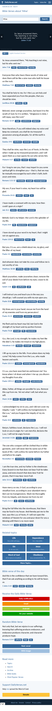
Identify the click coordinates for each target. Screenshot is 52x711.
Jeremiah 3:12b (8, 438)
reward (24, 160)
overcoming (27, 254)
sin (33, 239)
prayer (22, 586)
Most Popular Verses (15, 677)
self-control (22, 210)
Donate (26, 695)
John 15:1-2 (7, 480)
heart (26, 195)
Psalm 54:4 (6, 225)
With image (26, 651)
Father (23, 399)
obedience (17, 142)
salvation (33, 160)
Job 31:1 (5, 210)
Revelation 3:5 (8, 459)
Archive (10, 670)
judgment (36, 121)
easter (16, 399)
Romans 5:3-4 (7, 640)
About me (14, 703)
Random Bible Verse (12, 622)
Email (26, 604)
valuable (35, 142)
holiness (19, 103)
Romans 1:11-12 (8, 181)
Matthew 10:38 (8, 269)
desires (13, 210)
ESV (4, 53)
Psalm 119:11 (7, 240)
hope (25, 640)
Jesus (14, 67)
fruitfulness (17, 480)
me (8, 689)
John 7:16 (6, 67)
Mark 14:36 (7, 399)
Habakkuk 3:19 (8, 346)
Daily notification (26, 599)
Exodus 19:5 (7, 142)
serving (17, 160)
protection (37, 254)
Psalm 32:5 (6, 420)
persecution (18, 316)
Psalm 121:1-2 (8, 363)
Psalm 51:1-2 (7, 501)
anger (18, 121)
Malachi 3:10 (7, 525)
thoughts (26, 381)
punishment (26, 121)
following (34, 269)
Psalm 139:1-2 (8, 381)
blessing (19, 346)
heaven (37, 459)
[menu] (49, 3)
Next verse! (26, 646)
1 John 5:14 (7, 586)
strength (29, 181)
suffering (20, 269)
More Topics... (26, 563)
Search (15, 6)
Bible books (11, 674)
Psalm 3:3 (6, 254)
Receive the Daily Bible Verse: (17, 594)
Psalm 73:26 (7, 331)
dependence (22, 225)
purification (21, 287)
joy (32, 195)
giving (30, 525)
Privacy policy (36, 703)
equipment (32, 225)
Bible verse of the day (13, 571)
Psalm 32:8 (6, 301)
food (16, 525)
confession (16, 420)
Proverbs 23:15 (8, 195)
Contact (28, 703)
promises (29, 459)
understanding (31, 301)
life (25, 103)
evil (29, 287)
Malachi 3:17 (7, 160)
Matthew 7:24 (8, 85)
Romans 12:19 (8, 121)
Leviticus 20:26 (8, 103)
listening (37, 85)
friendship (20, 181)
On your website (26, 614)
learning (32, 67)
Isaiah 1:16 (6, 287)
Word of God (22, 67)
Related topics (9, 533)
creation (18, 363)
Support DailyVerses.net (14, 685)
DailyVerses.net (7, 6)
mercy (19, 438)
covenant (27, 142)
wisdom (29, 85)
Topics (36, 2)
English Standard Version (17, 53)
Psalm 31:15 (7, 316)
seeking (18, 381)
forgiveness (31, 420)
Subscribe (43, 2)
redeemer (28, 316)
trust (15, 586)
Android (26, 609)
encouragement (40, 181)
